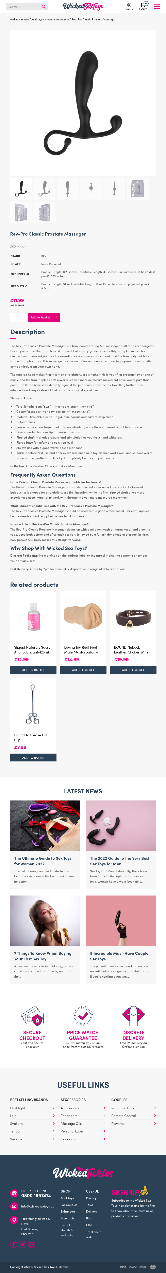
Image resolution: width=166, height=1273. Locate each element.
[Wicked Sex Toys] (83, 7)
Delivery (92, 1211)
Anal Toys (67, 1198)
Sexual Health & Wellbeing (67, 1230)
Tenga (15, 1131)
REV (43, 256)
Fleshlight (17, 1107)
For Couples (69, 1204)
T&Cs (89, 1204)
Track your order (93, 1234)
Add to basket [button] (33, 670)
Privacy (91, 1198)
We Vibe (16, 1139)
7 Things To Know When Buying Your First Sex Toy (42, 955)
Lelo (13, 1115)
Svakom (16, 1123)
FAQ (89, 1225)
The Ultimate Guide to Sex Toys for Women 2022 (42, 860)
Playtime (118, 1123)
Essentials (67, 1218)
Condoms (68, 1139)
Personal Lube (72, 1131)
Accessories (70, 1107)
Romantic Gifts (122, 1107)
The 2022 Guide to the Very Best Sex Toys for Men (119, 860)
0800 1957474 (36, 1195)
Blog (89, 1218)
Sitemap (63, 1267)
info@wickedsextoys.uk (37, 1206)
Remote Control (123, 1115)
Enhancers (69, 1115)
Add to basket (40, 317)
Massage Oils (71, 1123)
